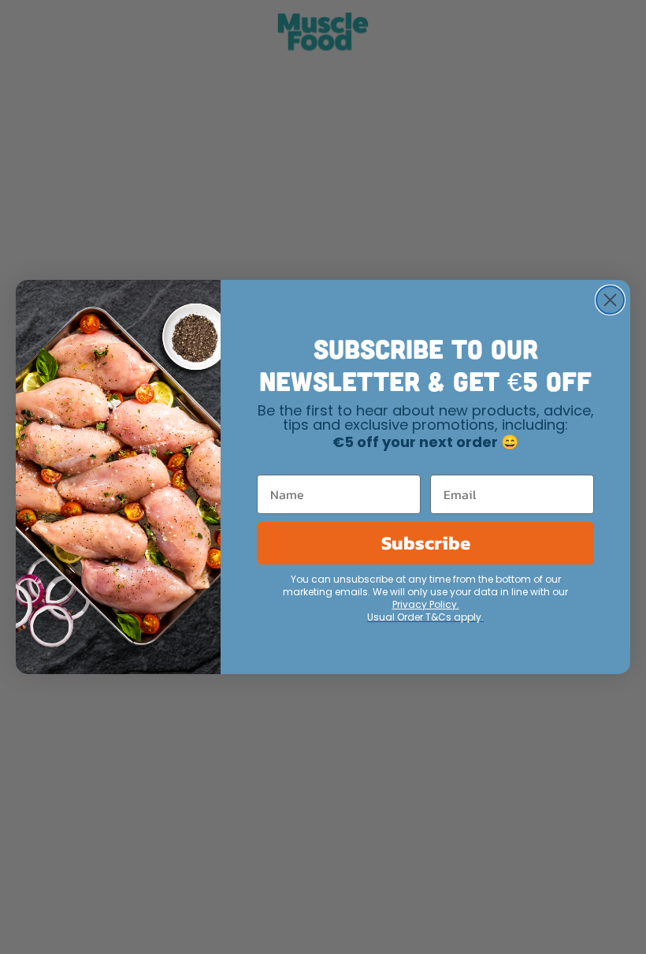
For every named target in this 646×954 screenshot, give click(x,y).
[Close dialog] (610, 300)
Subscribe (425, 543)
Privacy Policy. (425, 605)
